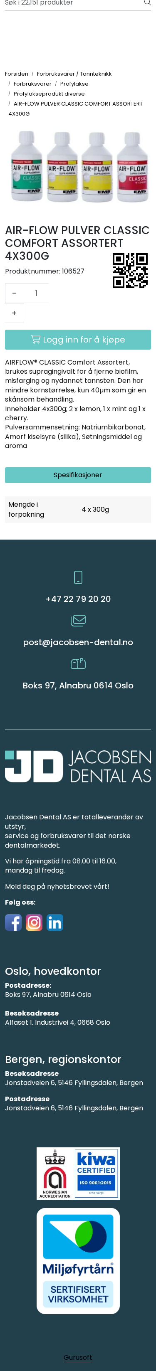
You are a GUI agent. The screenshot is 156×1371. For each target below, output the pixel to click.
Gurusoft (78, 1357)
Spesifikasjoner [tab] (78, 475)
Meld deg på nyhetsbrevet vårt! (57, 886)
